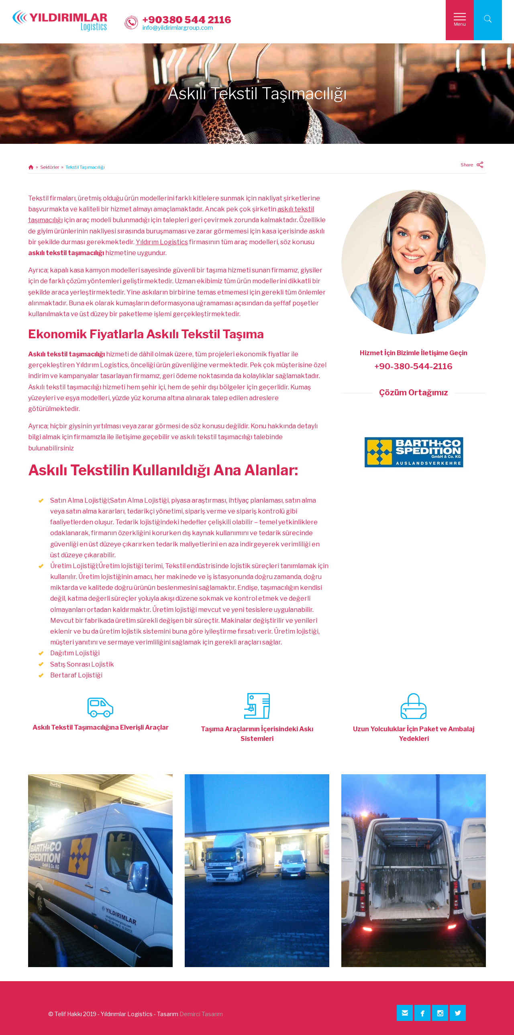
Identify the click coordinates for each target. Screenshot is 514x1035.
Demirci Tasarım (201, 1013)
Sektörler (49, 167)
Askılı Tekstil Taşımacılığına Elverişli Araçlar (101, 727)
